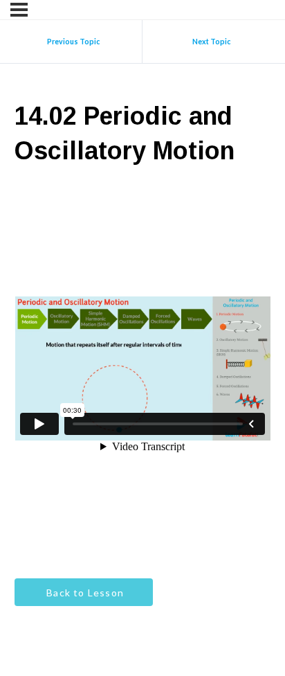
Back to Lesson (84, 592)
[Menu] (19, 10)
